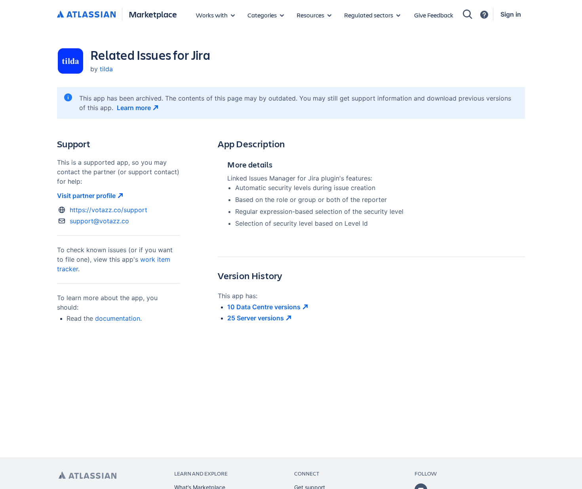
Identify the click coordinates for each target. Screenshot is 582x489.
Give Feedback (433, 15)
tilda (106, 69)
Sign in (510, 14)
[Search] (467, 14)
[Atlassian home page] (87, 475)
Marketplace (153, 14)
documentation (117, 318)
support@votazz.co (99, 221)
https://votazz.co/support (108, 210)
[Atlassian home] (86, 15)
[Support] (484, 14)
